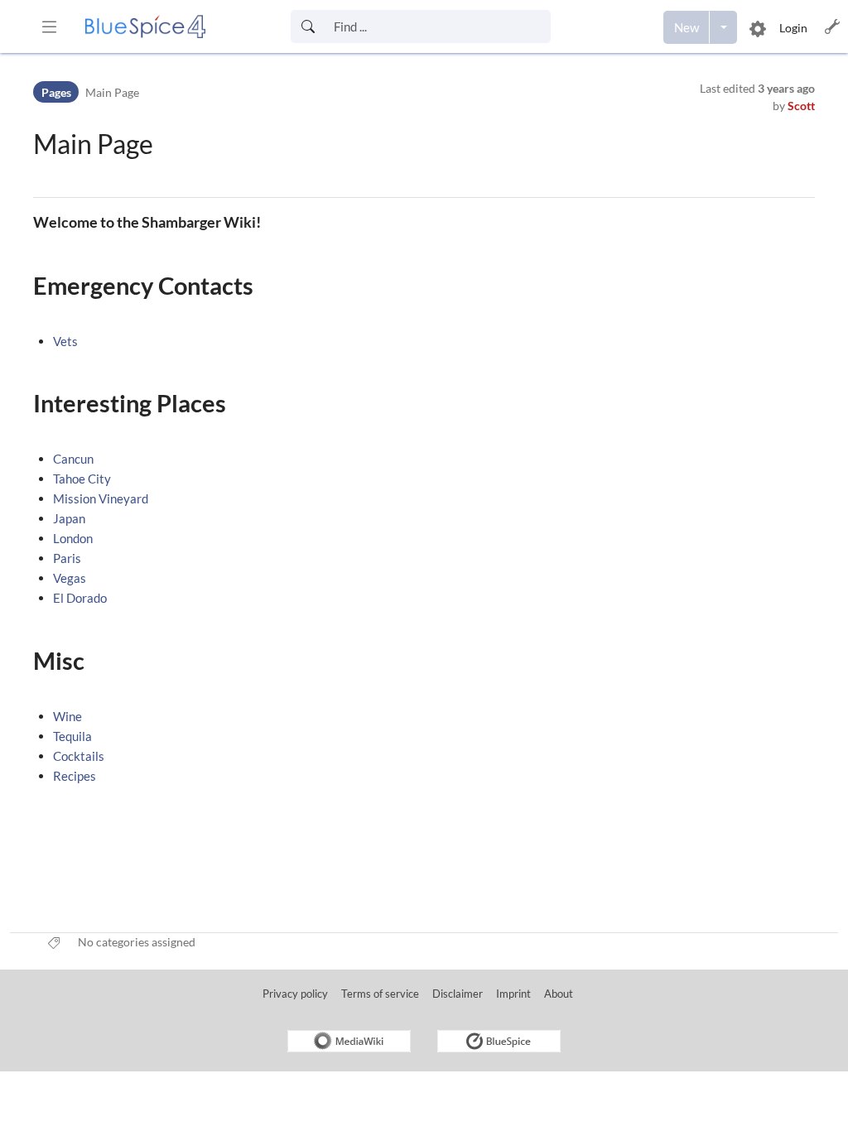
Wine (67, 716)
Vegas (69, 577)
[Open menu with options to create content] (723, 27)
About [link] (558, 993)
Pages (56, 92)
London (73, 538)
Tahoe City (82, 478)
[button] (48, 26)
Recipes (74, 775)
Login (793, 28)
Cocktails (78, 755)
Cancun (73, 458)
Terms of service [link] (380, 993)
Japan (69, 518)
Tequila (72, 736)
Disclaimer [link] (457, 993)
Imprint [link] (513, 993)
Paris (67, 558)
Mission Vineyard (100, 498)
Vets (65, 341)
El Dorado (80, 597)
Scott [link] (801, 106)
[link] (145, 26)
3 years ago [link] (786, 88)
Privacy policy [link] (295, 993)
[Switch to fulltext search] (308, 26)
